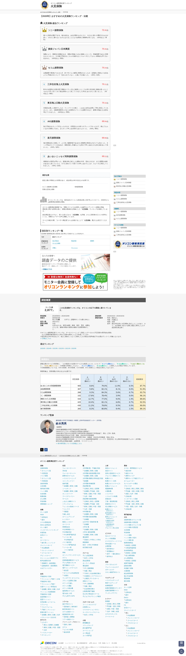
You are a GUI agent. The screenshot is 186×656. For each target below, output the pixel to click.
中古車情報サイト (68, 529)
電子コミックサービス (70, 568)
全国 (117, 611)
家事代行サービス (68, 476)
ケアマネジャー (97, 576)
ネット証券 (44, 512)
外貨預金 (43, 532)
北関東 (50, 625)
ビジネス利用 (68, 629)
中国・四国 (56, 627)
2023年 (55, 348)
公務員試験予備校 (89, 591)
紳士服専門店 (87, 628)
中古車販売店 (66, 532)
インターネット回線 (131, 499)
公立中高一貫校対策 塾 (90, 522)
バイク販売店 (66, 542)
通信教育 (86, 537)
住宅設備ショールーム (47, 602)
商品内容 (73, 241)
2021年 (67, 348)
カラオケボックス (111, 614)
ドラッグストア (88, 625)
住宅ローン (44, 535)
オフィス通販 (66, 586)
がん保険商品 (128, 558)
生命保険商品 (128, 550)
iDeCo (126, 597)
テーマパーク (109, 616)
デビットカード (45, 555)
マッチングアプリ (111, 593)
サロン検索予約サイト (112, 572)
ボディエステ (109, 570)
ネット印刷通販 (110, 538)
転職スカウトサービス (112, 483)
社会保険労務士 (95, 573)
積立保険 (127, 581)
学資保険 (43, 501)
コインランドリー (68, 481)
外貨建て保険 (128, 568)
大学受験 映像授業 (89, 483)
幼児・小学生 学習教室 (90, 545)
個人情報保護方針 (82, 643)
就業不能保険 (128, 563)
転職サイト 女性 (110, 481)
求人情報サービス (111, 506)
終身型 (128, 545)
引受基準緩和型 (131, 548)
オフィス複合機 (67, 588)
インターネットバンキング (49, 530)
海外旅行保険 (44, 488)
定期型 (134, 545)
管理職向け (110, 551)
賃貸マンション (45, 599)
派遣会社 (108, 499)
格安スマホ (129, 473)
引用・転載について (104, 643)
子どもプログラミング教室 (92, 596)
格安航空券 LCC (67, 614)
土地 (58, 579)
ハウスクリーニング (69, 478)
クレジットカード (46, 545)
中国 (142, 491)
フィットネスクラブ (89, 604)
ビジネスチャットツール (113, 541)
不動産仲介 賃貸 (45, 594)
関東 (118, 604)
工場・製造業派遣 (111, 501)
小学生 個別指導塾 (89, 532)
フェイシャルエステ (112, 567)
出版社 (66, 575)
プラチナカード (132, 623)
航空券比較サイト (68, 609)
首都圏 (44, 589)
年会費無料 (45, 548)
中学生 (92, 540)
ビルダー (45, 622)
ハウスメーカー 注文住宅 (48, 617)
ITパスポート (94, 578)
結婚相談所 (109, 585)
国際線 (72, 617)
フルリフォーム (47, 607)
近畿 (53, 589)
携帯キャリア (130, 476)
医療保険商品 (128, 543)
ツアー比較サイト (68, 619)
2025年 (42, 348)
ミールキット (66, 488)
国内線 (66, 617)
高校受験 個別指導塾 (90, 499)
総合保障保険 (128, 573)
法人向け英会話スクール (91, 594)
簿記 (90, 571)
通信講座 (86, 566)
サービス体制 (56, 243)
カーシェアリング (68, 517)
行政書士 (87, 576)
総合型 (66, 570)
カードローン (44, 540)
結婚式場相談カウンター (113, 588)
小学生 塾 (86, 527)
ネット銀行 (44, 527)
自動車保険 (44, 468)
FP (85, 568)
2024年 (48, 348)
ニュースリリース (70, 643)
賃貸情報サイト (45, 597)
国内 (65, 624)
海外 (69, 624)
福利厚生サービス (68, 591)
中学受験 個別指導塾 (90, 517)
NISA (42, 514)
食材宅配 (65, 483)
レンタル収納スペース (71, 506)
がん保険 (43, 499)
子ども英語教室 (88, 555)
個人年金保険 (128, 576)
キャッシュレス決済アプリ (49, 558)
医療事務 (91, 568)
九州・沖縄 (88, 496)
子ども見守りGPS (68, 596)
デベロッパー (46, 635)
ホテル (64, 627)
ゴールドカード (47, 553)
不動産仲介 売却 (45, 576)
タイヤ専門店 (87, 635)
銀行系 (44, 543)
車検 (63, 552)
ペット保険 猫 (128, 540)
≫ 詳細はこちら (45, 338)
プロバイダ (128, 486)
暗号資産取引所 (45, 560)
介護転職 (108, 491)
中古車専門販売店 (70, 534)
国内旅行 (67, 606)
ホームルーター (129, 481)
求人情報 (114, 643)
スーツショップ (88, 630)
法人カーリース (110, 536)
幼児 (85, 558)
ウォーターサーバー (69, 468)
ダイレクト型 (46, 471)
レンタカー (66, 519)
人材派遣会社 (109, 524)
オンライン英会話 (89, 563)
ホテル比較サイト (68, 612)
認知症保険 (128, 566)
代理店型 (45, 473)
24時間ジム (86, 607)
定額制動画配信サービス (70, 560)
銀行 (43, 520)
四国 (127, 494)
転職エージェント (111, 486)
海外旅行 (74, 606)
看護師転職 (109, 488)
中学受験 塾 (87, 511)
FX (41, 538)
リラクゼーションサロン (91, 609)
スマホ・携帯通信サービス (133, 468)
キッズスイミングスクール (91, 612)
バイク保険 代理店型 (131, 527)
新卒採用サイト (110, 513)
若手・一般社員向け (113, 554)
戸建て (54, 248)
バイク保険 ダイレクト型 (132, 525)
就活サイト (109, 471)
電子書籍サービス (68, 565)
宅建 (85, 571)
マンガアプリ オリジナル (70, 578)
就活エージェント (111, 468)
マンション (74, 248)
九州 (58, 589)
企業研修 (108, 546)
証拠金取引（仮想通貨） (50, 566)
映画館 (107, 601)
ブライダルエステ (111, 564)
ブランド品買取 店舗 (69, 580)
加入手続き (55, 241)
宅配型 (66, 511)
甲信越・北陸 (94, 491)
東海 (49, 589)
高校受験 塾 (87, 486)
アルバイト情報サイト (112, 476)
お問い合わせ (93, 643)
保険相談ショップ (46, 504)
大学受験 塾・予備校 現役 (91, 468)
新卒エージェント (111, 517)
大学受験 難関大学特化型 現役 (93, 478)
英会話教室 (86, 560)
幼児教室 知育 (87, 547)
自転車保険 (44, 483)
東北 (45, 625)
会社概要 (61, 643)
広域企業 (129, 496)
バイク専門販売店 (70, 545)
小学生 (98, 540)
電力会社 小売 (67, 593)
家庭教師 (86, 542)
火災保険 (43, 486)
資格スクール (87, 581)
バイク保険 (44, 476)
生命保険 (43, 494)
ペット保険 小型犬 (130, 538)
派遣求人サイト (110, 504)
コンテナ (67, 509)
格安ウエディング (111, 583)
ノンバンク (51, 543)
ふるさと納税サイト (69, 501)
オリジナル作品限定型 (71, 573)
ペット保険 (44, 491)
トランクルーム (67, 504)
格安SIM (128, 471)
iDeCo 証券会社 (45, 525)
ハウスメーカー (47, 632)
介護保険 (127, 571)
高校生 (86, 540)
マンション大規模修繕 (47, 592)
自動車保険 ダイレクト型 (132, 520)
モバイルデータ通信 (131, 483)
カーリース (66, 524)
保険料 (92, 241)
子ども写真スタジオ (69, 563)
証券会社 (45, 517)
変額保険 (127, 578)
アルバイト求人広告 (112, 528)
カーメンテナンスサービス (71, 555)
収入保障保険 (130, 555)
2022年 (61, 348)
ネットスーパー (67, 494)
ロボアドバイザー (46, 568)
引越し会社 (66, 514)
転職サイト (109, 478)
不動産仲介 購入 (45, 581)
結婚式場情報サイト (112, 590)
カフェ (64, 557)
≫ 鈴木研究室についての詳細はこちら (69, 443)
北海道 (86, 488)
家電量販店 (86, 623)
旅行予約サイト (67, 604)
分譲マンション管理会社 (48, 586)
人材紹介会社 (109, 521)
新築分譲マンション (47, 612)
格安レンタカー (67, 522)
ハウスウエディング (112, 580)
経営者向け (110, 549)
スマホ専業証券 (45, 522)
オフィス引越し (67, 583)
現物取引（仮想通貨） (49, 563)
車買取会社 (66, 527)
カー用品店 (86, 633)
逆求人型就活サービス (112, 473)
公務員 (86, 578)
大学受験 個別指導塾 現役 (91, 473)
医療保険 (43, 496)
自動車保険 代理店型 (131, 522)
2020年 (73, 348)
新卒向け (110, 556)
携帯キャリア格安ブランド (135, 478)
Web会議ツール (110, 544)
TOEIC (86, 573)
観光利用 (67, 632)
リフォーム (44, 604)
